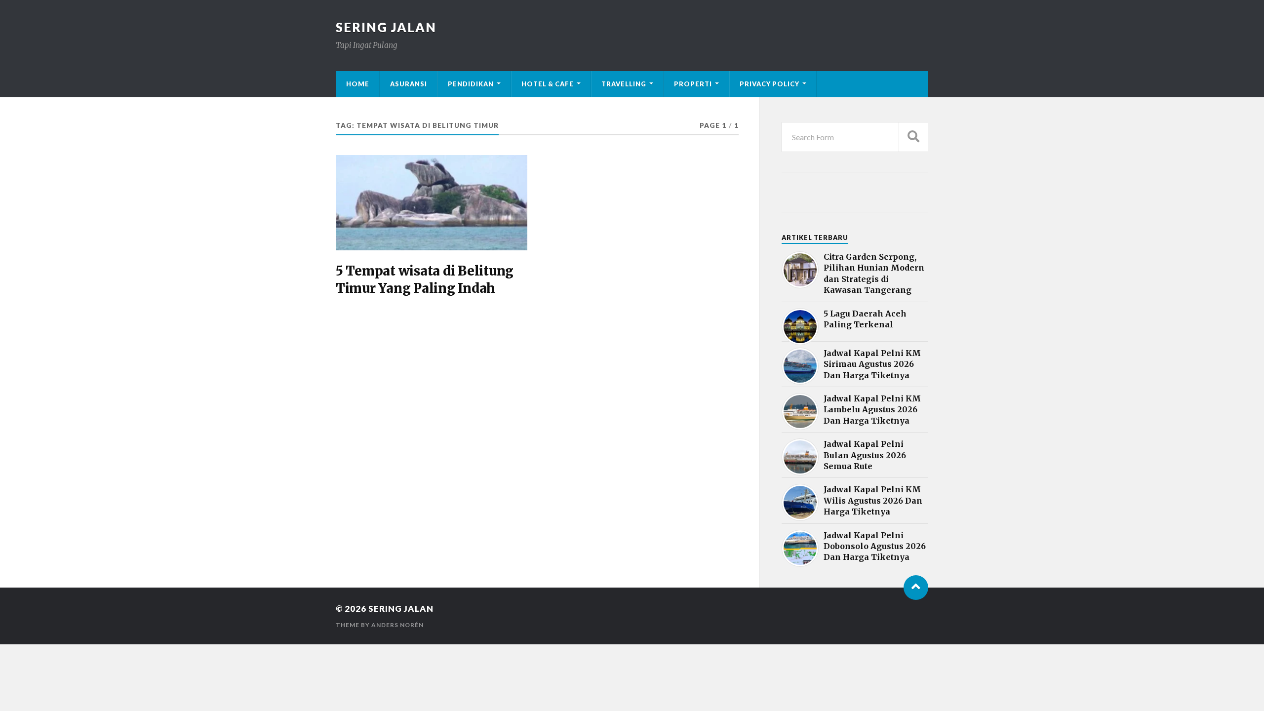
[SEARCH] (913, 137)
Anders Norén (397, 625)
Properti (693, 84)
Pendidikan (471, 84)
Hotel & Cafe (547, 84)
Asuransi (408, 84)
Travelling (623, 84)
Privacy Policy (769, 84)
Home (357, 84)
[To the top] (916, 587)
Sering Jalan (386, 27)
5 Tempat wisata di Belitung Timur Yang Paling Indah (425, 279)
